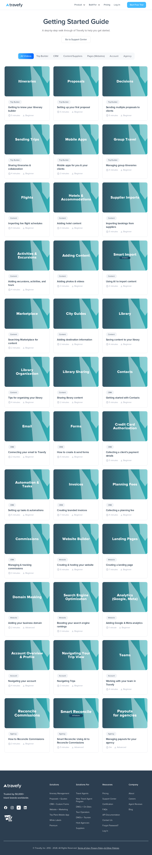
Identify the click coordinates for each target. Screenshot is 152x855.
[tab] (26, 56)
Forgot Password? (110, 825)
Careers (132, 798)
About (131, 793)
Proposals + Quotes (58, 798)
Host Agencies (82, 822)
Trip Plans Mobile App (59, 814)
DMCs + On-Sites (83, 806)
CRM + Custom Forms (59, 804)
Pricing (107, 4)
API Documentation (111, 814)
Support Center (109, 798)
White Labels (55, 820)
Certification (107, 804)
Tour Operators (82, 812)
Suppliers (80, 828)
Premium (53, 825)
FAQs (104, 809)
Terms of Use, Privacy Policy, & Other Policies (98, 848)
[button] (79, 4)
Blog (131, 809)
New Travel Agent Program (84, 800)
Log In (117, 4)
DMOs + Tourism (83, 817)
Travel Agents (82, 793)
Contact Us (107, 820)
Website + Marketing (59, 809)
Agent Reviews (135, 804)
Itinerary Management (59, 793)
